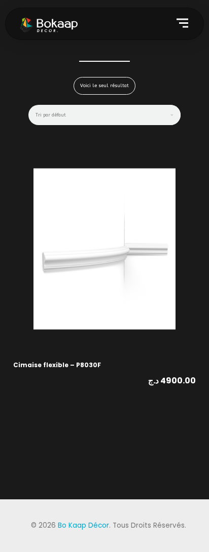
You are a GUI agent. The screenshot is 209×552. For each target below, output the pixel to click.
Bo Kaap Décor (83, 525)
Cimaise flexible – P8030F (57, 365)
